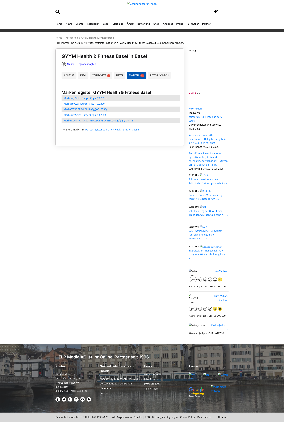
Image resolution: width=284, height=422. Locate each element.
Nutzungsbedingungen (165, 417)
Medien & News (153, 374)
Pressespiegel (152, 384)
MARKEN (136, 75)
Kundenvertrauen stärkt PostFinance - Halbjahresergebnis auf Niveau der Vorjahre (207, 139)
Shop (156, 23)
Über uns (223, 417)
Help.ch (89, 417)
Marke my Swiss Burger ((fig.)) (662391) (85, 98)
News (69, 23)
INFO (83, 75)
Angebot (168, 23)
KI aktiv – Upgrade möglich (81, 64)
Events (79, 23)
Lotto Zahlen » (221, 271)
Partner (206, 23)
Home (58, 23)
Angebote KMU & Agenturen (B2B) (119, 378)
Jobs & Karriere (152, 379)
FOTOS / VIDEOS (159, 75)
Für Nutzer (193, 23)
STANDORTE (100, 75)
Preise (179, 23)
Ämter (130, 23)
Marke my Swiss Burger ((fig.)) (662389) (85, 115)
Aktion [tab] (198, 108)
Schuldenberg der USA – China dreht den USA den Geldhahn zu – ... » (209, 214)
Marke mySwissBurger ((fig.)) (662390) (84, 103)
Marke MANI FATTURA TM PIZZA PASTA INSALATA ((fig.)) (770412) (99, 120)
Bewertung (143, 23)
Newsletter (106, 388)
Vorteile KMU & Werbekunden (116, 383)
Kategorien (93, 23)
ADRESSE (69, 75)
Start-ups (118, 23)
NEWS (119, 75)
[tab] (192, 108)
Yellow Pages (151, 388)
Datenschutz (204, 417)
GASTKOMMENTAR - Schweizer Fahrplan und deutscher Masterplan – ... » (205, 234)
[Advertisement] (211, 71)
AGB (147, 417)
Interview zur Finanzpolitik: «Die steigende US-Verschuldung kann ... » (208, 254)
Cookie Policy (187, 417)
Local (106, 23)
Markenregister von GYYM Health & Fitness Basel (112, 129)
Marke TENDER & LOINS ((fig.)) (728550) (85, 109)
